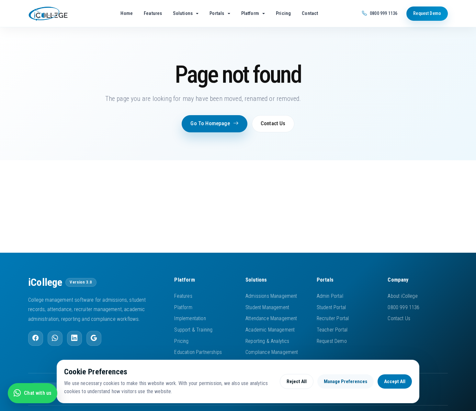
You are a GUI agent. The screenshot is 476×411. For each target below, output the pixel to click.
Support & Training (193, 330)
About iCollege (402, 296)
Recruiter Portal (333, 318)
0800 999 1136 (403, 307)
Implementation (190, 318)
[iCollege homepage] (56, 13)
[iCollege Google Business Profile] (93, 338)
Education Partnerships (198, 352)
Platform (183, 307)
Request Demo (427, 13)
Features (153, 13)
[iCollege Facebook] (35, 338)
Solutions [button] (183, 13)
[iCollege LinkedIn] (74, 338)
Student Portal (331, 307)
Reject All (297, 381)
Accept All (394, 381)
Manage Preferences (345, 381)
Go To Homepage (210, 123)
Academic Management (270, 330)
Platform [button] (250, 13)
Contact (310, 13)
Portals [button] (217, 13)
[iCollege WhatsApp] (55, 338)
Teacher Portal (332, 330)
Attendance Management (271, 318)
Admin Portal (330, 296)
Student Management (267, 307)
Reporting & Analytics (267, 341)
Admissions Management (271, 296)
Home (126, 13)
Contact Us (273, 123)
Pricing (283, 13)
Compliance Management (271, 352)
